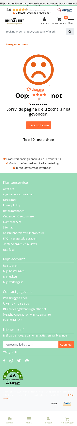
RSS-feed (9, 249)
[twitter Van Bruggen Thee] (19, 360)
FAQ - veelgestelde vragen (20, 238)
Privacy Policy (11, 205)
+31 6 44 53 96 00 (17, 303)
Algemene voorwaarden (18, 194)
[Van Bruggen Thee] (14, 21)
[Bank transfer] (56, 405)
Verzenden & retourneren (19, 216)
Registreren (10, 265)
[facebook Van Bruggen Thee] (4, 360)
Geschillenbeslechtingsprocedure (24, 233)
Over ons (9, 189)
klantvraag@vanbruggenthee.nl (26, 309)
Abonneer (66, 344)
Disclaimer (9, 200)
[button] (38, 377)
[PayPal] (68, 405)
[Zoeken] (70, 31)
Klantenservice (12, 222)
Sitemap (8, 227)
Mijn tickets (10, 276)
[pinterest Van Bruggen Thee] (27, 360)
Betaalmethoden (13, 211)
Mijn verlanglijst (13, 282)
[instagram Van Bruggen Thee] (11, 360)
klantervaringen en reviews (20, 244)
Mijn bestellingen (13, 271)
